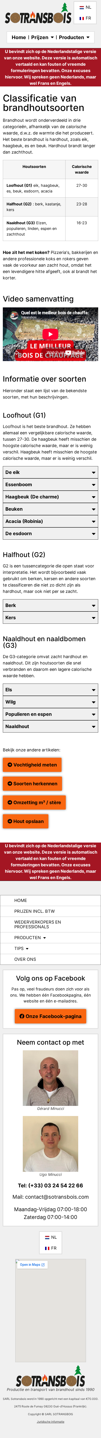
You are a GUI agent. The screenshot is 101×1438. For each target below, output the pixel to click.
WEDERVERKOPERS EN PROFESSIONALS (37, 924)
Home (19, 37)
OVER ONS (25, 959)
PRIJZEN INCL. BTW (34, 911)
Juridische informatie (50, 1421)
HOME (20, 900)
